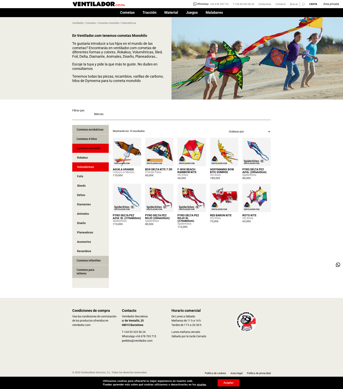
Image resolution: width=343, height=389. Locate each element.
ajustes (201, 384)
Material (171, 13)
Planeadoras (85, 232)
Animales (83, 213)
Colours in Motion (123, 172)
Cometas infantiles (89, 260)
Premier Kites (153, 172)
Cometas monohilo (108, 22)
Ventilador (78, 22)
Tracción (149, 13)
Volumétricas (85, 167)
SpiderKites (249, 174)
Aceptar (228, 383)
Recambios (84, 251)
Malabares (214, 13)
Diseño (81, 223)
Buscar (294, 4)
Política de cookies (215, 373)
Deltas (81, 195)
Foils (80, 176)
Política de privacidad (259, 373)
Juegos (192, 13)
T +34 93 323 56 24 (243, 4)
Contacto (281, 4)
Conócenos (264, 4)
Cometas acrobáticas (90, 129)
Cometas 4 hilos (87, 138)
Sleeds (81, 185)
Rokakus (82, 157)
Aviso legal (236, 373)
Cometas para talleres (85, 271)
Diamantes (84, 204)
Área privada (331, 4)
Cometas (127, 13)
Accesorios (84, 241)
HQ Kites (182, 174)
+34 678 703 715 (219, 4)
